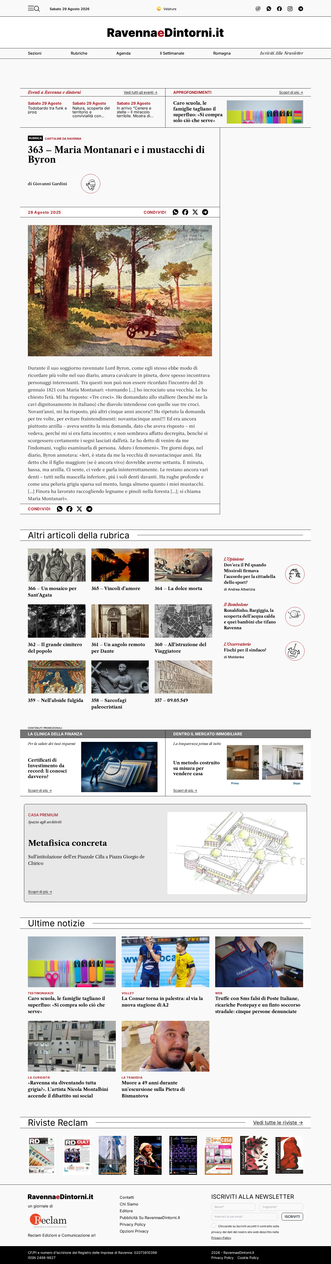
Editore (126, 1210)
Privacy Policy (133, 1224)
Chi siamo (129, 1204)
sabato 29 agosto (45, 103)
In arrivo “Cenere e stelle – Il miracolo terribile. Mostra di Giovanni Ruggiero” (134, 112)
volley (128, 993)
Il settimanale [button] (172, 53)
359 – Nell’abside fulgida (55, 700)
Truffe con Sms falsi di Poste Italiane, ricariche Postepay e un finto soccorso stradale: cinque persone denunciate (257, 1005)
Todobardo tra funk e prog (47, 110)
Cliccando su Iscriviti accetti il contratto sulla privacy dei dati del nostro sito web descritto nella (245, 1232)
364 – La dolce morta (178, 588)
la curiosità (39, 1077)
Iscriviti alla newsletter (281, 53)
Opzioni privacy (134, 1231)
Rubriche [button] (79, 53)
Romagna (222, 53)
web (218, 993)
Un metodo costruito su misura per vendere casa (196, 768)
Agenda (123, 53)
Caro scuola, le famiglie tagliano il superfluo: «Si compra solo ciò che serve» (66, 1005)
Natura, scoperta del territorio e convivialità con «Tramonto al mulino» (92, 112)
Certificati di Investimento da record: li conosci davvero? (47, 768)
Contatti (127, 1197)
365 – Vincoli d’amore (115, 588)
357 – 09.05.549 (171, 700)
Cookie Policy (248, 1258)
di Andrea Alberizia (239, 589)
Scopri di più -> (291, 92)
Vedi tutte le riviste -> (278, 1122)
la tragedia (132, 1077)
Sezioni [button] (34, 53)
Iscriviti (292, 1216)
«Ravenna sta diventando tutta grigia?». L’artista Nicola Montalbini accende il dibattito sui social (68, 1089)
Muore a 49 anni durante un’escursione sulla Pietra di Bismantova (153, 1089)
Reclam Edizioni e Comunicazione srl (61, 1235)
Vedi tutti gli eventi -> (141, 92)
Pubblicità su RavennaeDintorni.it (150, 1217)
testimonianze (41, 993)
